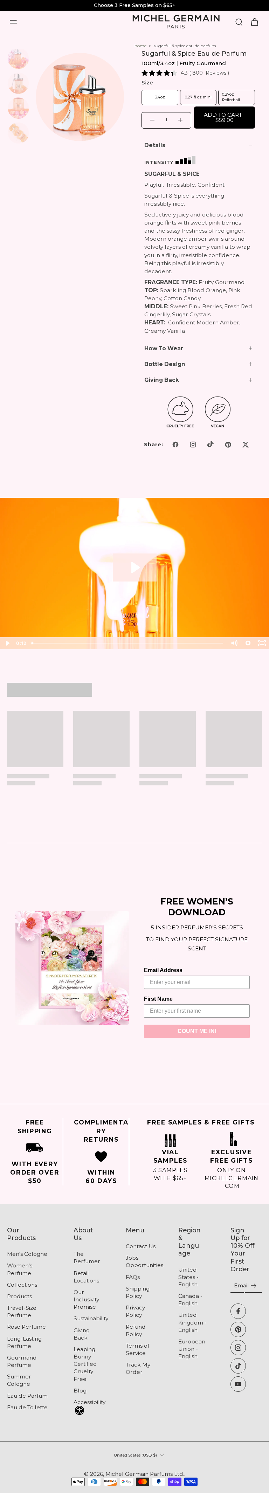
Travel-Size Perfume (21, 1312)
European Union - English (191, 1349)
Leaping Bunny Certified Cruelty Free (85, 1364)
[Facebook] (238, 1311)
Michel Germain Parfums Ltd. (144, 1474)
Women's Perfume (19, 1269)
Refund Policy (136, 1330)
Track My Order (138, 1369)
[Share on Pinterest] (228, 445)
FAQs (133, 1277)
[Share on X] (246, 445)
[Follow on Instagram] (193, 445)
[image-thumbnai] (18, 58)
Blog (80, 1390)
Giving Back (82, 1334)
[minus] (152, 120)
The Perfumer (87, 1258)
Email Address (163, 970)
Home (140, 45)
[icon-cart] (254, 22)
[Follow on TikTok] (211, 445)
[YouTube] (238, 1384)
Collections (22, 1284)
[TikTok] (238, 1366)
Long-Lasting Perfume (24, 1342)
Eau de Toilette (27, 1407)
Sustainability (89, 1318)
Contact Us (141, 1246)
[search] (239, 22)
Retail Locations (86, 1277)
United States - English (188, 1277)
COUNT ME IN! (197, 1031)
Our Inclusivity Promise (86, 1299)
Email (241, 1285)
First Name (158, 999)
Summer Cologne (19, 1381)
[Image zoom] (80, 96)
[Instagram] (238, 1347)
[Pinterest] (238, 1329)
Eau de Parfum (27, 1395)
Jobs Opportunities (141, 1262)
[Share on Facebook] (175, 445)
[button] (224, 117)
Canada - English (190, 1300)
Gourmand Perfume (22, 1361)
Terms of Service (137, 1349)
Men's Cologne (27, 1254)
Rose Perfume (26, 1327)
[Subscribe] (253, 1286)
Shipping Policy (138, 1292)
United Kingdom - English (192, 1322)
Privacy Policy (135, 1311)
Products (19, 1296)
